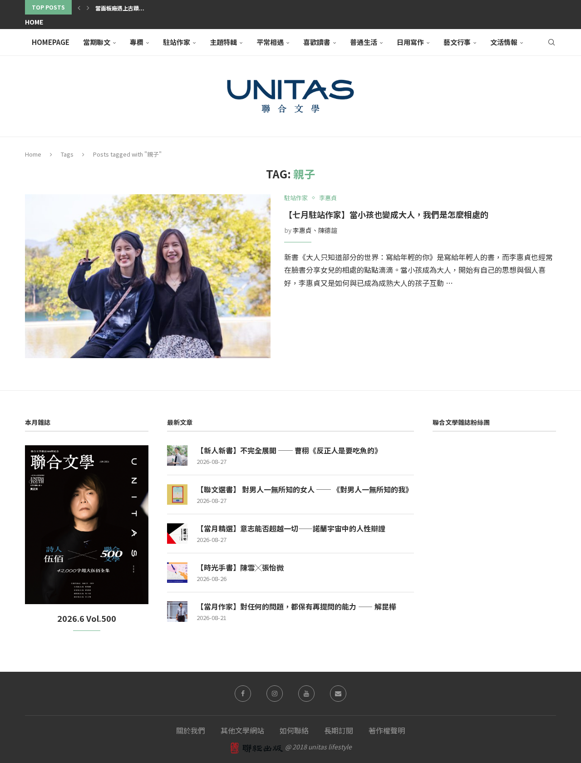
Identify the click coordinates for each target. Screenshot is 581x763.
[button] (79, 7)
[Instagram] (274, 693)
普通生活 (363, 42)
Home (34, 21)
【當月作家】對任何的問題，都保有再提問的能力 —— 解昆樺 (296, 606)
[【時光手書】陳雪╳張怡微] (177, 572)
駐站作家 (176, 42)
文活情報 (503, 42)
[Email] (338, 693)
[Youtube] (306, 693)
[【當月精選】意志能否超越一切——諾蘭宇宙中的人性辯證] (177, 533)
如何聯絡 (294, 730)
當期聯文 (96, 42)
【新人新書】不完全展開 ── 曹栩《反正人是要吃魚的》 (289, 450)
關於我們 (190, 730)
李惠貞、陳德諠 (315, 230)
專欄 (136, 42)
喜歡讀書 (316, 42)
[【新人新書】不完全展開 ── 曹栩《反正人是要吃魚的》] (177, 455)
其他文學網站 (242, 730)
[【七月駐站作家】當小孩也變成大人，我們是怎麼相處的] (148, 276)
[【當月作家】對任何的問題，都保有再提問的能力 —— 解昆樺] (177, 611)
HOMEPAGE (50, 42)
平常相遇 (270, 42)
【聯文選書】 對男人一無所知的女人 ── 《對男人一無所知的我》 (305, 489)
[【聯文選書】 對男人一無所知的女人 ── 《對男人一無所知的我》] (177, 494)
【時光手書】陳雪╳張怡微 (240, 567)
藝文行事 (457, 42)
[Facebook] (243, 693)
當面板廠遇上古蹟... (119, 8)
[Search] (551, 42)
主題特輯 (223, 42)
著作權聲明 (387, 730)
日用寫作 (410, 42)
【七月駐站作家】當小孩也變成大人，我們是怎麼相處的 (386, 214)
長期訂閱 (338, 730)
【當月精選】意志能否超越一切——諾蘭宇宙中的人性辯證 (291, 528)
